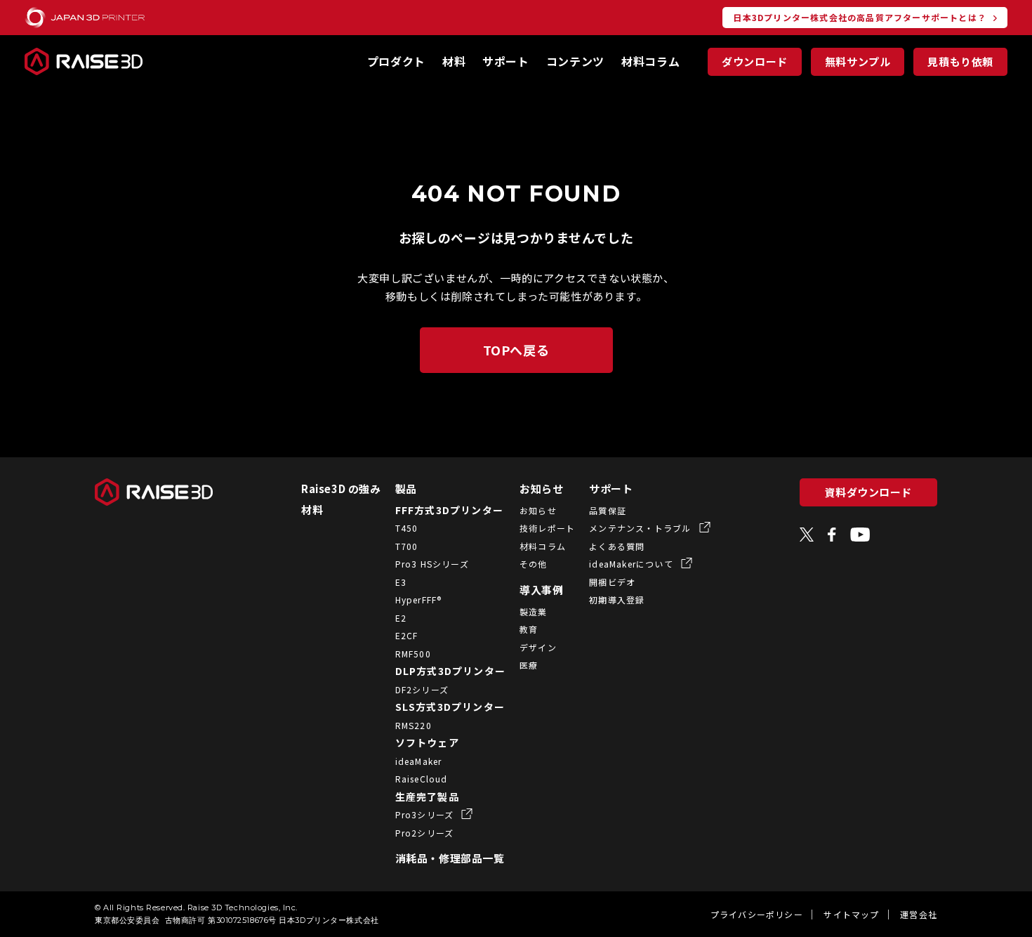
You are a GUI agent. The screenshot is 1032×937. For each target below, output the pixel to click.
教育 (529, 629)
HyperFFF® (418, 599)
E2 (400, 618)
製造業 (534, 611)
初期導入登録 (616, 599)
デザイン (538, 647)
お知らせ (541, 488)
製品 (406, 488)
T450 (406, 528)
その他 (534, 564)
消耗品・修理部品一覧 (450, 858)
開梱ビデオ (612, 582)
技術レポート (547, 528)
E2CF (406, 635)
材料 (453, 61)
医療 (529, 665)
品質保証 (607, 510)
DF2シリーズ (422, 689)
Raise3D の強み (341, 488)
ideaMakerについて (632, 564)
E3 (400, 582)
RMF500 (413, 654)
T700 (406, 546)
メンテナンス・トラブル (641, 528)
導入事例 (541, 589)
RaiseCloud (421, 779)
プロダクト (396, 61)
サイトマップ (851, 914)
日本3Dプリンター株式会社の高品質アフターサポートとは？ (859, 17)
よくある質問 (616, 546)
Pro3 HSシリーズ (432, 564)
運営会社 (918, 914)
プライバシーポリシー (756, 914)
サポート (505, 61)
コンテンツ (575, 61)
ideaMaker (418, 761)
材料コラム (650, 61)
